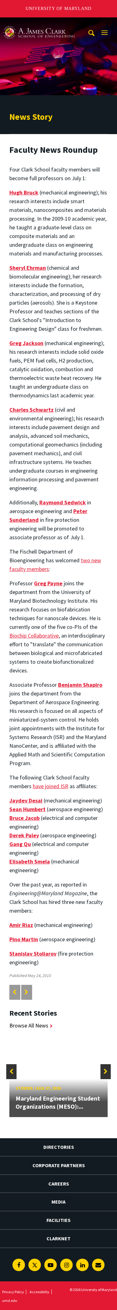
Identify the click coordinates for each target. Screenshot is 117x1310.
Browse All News (28, 1025)
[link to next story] (26, 992)
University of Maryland (58, 8)
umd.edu (9, 1300)
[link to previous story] (14, 992)
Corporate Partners (58, 1165)
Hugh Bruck (23, 192)
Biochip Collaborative (34, 635)
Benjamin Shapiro (80, 684)
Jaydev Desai (25, 800)
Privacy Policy (13, 1291)
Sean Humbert (27, 809)
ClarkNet (58, 1238)
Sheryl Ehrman (27, 267)
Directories (58, 1147)
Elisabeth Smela (29, 861)
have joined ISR (50, 786)
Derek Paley (24, 835)
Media (58, 1202)
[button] (11, 1071)
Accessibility (39, 1291)
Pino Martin (23, 939)
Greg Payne (48, 583)
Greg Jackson (26, 343)
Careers (58, 1184)
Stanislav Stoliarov (32, 953)
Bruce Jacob (24, 817)
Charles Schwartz (31, 409)
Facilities (58, 1220)
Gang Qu (20, 844)
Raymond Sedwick (62, 502)
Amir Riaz (21, 925)
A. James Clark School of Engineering (39, 23)
